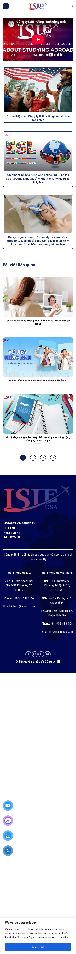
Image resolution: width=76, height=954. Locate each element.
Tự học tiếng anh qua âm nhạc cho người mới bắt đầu (38, 380)
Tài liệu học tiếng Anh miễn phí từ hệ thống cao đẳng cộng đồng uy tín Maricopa (38, 439)
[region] (38, 935)
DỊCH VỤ (26, 60)
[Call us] (41, 654)
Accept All (38, 947)
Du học (38, 60)
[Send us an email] (35, 654)
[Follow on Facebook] (28, 654)
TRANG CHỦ (10, 60)
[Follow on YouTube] (48, 654)
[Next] (53, 458)
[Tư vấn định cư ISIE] (38, 6)
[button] (6, 6)
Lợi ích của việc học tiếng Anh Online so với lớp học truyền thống (38, 322)
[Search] (72, 6)
